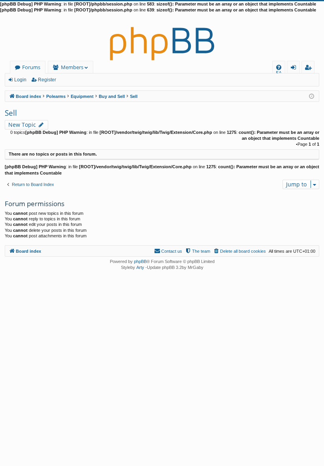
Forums (31, 67)
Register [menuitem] (309, 68)
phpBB (140, 261)
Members (72, 67)
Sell (11, 113)
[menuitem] (279, 67)
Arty (140, 267)
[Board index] (162, 37)
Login (20, 80)
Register (47, 80)
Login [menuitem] (295, 68)
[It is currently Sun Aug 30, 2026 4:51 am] (311, 96)
